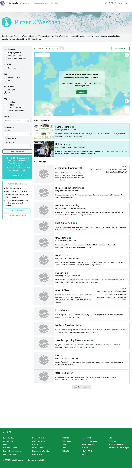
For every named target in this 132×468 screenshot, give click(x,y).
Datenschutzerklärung (117, 444)
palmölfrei (11, 102)
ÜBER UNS (65, 451)
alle (9, 93)
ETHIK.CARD (66, 441)
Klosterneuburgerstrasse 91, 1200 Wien (111, 297)
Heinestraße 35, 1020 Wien (116, 172)
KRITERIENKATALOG (17, 210)
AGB (110, 438)
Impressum (113, 441)
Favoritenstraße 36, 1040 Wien (115, 294)
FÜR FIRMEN (86, 438)
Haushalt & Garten (39, 438)
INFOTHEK (65, 438)
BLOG (63, 444)
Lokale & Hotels (38, 448)
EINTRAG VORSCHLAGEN (17, 215)
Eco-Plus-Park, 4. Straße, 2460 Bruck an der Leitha (108, 169)
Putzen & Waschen (10, 454)
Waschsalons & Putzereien (17, 58)
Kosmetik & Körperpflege (12, 451)
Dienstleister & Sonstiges (41, 451)
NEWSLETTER (87, 451)
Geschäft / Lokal (14, 77)
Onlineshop (12, 80)
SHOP (63, 448)
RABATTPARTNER (88, 444)
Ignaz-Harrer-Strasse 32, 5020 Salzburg (111, 292)
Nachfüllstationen (14, 56)
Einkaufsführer (8, 438)
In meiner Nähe (12, 139)
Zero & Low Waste (14, 108)
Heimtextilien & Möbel (40, 441)
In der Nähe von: (10, 143)
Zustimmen (81, 92)
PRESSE (85, 454)
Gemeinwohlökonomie (16, 111)
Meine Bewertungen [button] (40, 3)
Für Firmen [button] (54, 3)
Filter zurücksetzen (17, 151)
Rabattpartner (13, 68)
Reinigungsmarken (14, 53)
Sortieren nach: (38, 48)
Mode (5, 444)
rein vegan (11, 90)
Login (126, 3)
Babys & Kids (37, 444)
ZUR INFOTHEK (17, 175)
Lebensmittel (8, 441)
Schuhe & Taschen (10, 448)
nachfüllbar (12, 105)
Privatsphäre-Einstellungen (119, 448)
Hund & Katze (37, 454)
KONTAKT (85, 448)
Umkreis (7, 131)
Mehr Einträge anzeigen (82, 387)
